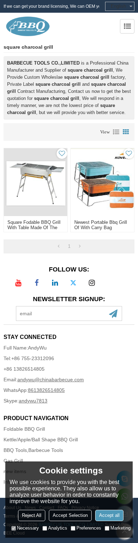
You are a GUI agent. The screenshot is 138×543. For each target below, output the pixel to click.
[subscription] (113, 313)
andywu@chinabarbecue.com (50, 379)
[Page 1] (58, 246)
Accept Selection (70, 515)
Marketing (120, 528)
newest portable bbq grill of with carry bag (100, 225)
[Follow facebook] (36, 282)
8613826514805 (46, 390)
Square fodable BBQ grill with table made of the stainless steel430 (34, 227)
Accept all (109, 515)
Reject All (31, 515)
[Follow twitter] (73, 282)
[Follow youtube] (18, 282)
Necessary (28, 528)
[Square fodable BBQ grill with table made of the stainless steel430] (35, 182)
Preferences (88, 528)
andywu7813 (33, 401)
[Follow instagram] (91, 282)
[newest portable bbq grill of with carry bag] (102, 182)
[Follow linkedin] (54, 282)
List (116, 132)
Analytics (57, 528)
